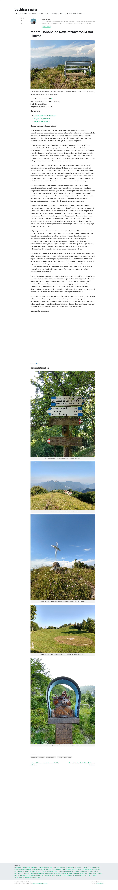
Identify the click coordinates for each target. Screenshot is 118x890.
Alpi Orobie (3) (58, 873)
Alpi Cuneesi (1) (92, 875)
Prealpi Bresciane (50, 757)
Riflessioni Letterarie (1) (52, 871)
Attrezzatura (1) (25, 871)
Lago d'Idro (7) (58, 869)
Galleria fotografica (42, 121)
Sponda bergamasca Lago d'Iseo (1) (36, 869)
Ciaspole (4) (37, 877)
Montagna (41, 757)
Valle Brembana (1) (29, 877)
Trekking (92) (34, 867)
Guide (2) (76, 871)
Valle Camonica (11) (96, 867)
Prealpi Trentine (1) (84, 871)
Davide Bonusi (46, 19)
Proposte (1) (17, 871)
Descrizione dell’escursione (44, 116)
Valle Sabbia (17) (72, 867)
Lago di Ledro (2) (18, 873)
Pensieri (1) (62, 871)
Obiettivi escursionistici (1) (93, 869)
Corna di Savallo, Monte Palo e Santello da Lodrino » (82, 764)
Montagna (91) (26, 867)
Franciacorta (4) (87, 867)
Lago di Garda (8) (50, 869)
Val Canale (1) (45, 875)
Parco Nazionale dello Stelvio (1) (22, 875)
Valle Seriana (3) (67, 869)
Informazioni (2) (69, 871)
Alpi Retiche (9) (84, 873)
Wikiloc (37, 363)
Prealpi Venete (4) (39, 873)
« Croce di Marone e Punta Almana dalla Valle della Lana (45, 764)
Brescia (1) (79, 867)
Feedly (102, 883)
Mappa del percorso (42, 119)
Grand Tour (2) (82, 869)
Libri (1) (44, 871)
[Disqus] (59, 792)
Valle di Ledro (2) (94, 871)
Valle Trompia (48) (54, 867)
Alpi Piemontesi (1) (19, 877)
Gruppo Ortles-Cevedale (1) (95, 873)
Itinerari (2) (75, 869)
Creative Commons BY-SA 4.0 (40, 883)
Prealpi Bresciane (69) (43, 867)
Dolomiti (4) (65, 873)
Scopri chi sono (46, 26)
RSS (98, 883)
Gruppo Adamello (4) (69, 875)
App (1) (39, 871)
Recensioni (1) (33, 871)
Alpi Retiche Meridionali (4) (56, 875)
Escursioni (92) (18, 867)
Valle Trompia (67, 757)
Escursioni (34, 757)
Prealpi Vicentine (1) (36, 875)
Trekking (59, 757)
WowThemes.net (100, 881)
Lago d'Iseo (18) (64, 867)
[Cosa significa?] (51, 98)
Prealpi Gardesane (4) (29, 873)
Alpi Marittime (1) (83, 875)
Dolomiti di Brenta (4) (74, 873)
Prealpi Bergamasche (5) (20, 869)
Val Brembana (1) (49, 873)
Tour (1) (77, 875)
